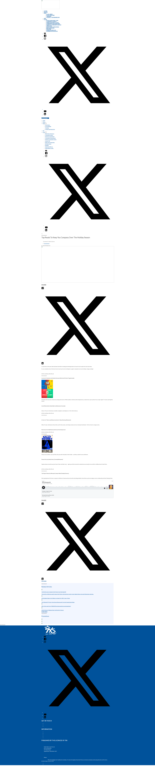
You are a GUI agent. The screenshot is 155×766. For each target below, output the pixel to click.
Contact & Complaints (48, 726)
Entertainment (46, 243)
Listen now (44, 118)
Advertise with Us (47, 723)
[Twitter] (77, 361)
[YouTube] (45, 112)
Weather (48, 29)
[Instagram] (45, 39)
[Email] (45, 364)
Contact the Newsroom (53, 17)
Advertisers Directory (52, 20)
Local (45, 19)
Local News (49, 14)
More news (44, 611)
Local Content (47, 737)
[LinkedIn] (45, 114)
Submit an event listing (52, 22)
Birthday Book (50, 28)
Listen (45, 10)
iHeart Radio (46, 764)
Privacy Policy (47, 731)
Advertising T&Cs (47, 734)
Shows (46, 12)
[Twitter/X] (79, 109)
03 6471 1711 (50, 757)
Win (45, 18)
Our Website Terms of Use (49, 736)
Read (45, 13)
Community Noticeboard (53, 23)
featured (43, 581)
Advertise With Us (51, 30)
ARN (45, 763)
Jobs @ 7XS (49, 25)
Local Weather (50, 15)
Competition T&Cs (48, 733)
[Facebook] (45, 36)
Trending (48, 16)
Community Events (51, 21)
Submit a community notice (53, 24)
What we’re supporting (52, 26)
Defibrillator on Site (52, 31)
